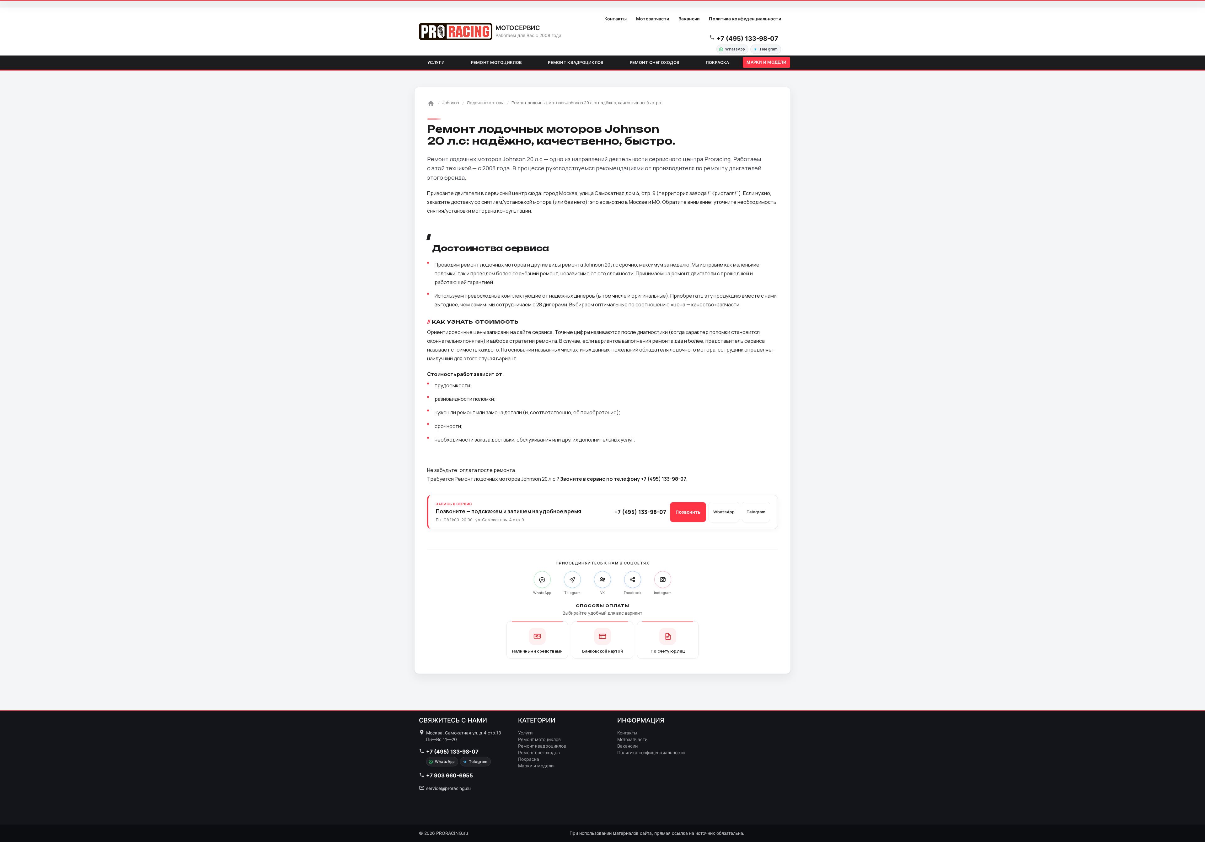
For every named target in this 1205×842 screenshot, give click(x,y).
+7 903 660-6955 (449, 775)
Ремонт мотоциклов (496, 62)
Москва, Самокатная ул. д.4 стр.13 (463, 732)
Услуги (436, 62)
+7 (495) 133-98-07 (747, 38)
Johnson (450, 102)
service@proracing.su (448, 788)
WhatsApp (735, 49)
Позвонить (688, 512)
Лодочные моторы (485, 102)
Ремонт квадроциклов (575, 62)
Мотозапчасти (652, 18)
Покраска (717, 62)
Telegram (768, 49)
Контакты (615, 18)
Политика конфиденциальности (745, 18)
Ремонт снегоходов (654, 62)
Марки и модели (766, 62)
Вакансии (688, 18)
